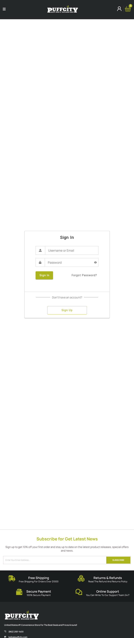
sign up (67, 310)
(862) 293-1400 (16, 631)
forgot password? (84, 275)
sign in (44, 275)
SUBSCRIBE (118, 560)
